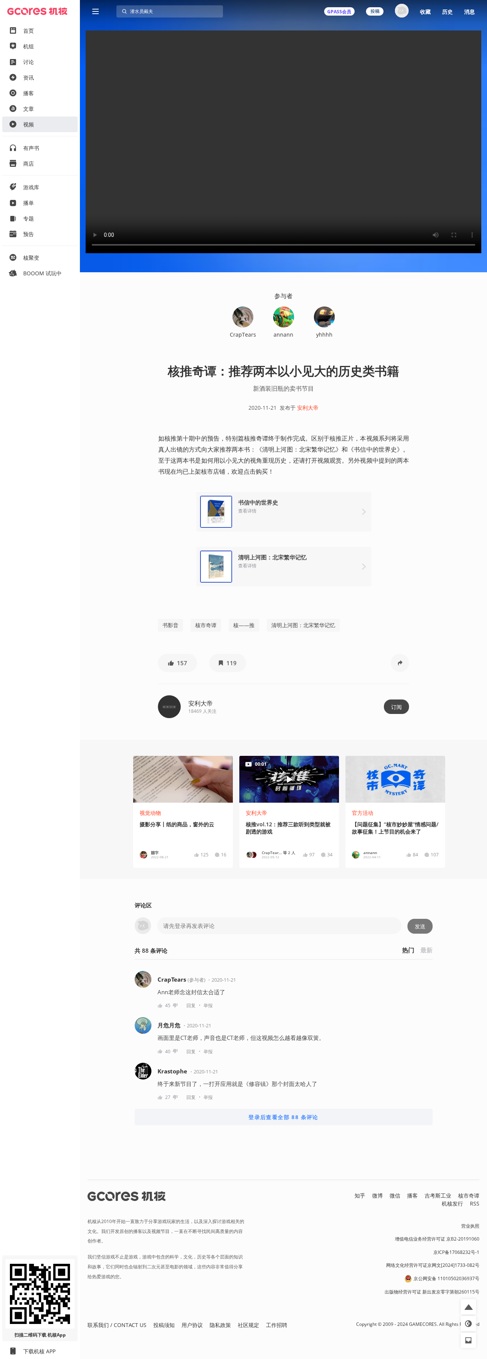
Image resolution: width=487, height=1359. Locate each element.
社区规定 (248, 1325)
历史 (447, 11)
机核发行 (452, 1203)
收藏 (425, 11)
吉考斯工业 (438, 1195)
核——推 (244, 625)
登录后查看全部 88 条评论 (283, 1117)
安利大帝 (307, 407)
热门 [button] (408, 950)
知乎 (360, 1195)
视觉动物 (150, 812)
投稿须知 (164, 1325)
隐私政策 (220, 1325)
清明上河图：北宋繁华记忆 (303, 625)
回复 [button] (191, 1005)
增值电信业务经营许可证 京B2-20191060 (437, 1239)
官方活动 (362, 812)
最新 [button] (426, 950)
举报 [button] (208, 1005)
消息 (469, 11)
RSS (474, 1203)
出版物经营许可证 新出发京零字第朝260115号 (432, 1292)
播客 (412, 1195)
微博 (377, 1195)
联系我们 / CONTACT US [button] (117, 1325)
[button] (177, 663)
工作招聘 (276, 1325)
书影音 (170, 625)
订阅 (396, 707)
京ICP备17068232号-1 (456, 1252)
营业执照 (470, 1226)
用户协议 (192, 1325)
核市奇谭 (205, 625)
